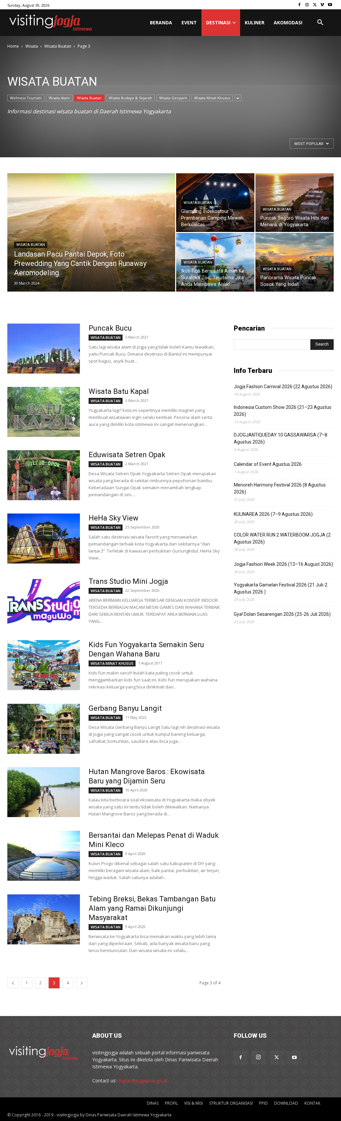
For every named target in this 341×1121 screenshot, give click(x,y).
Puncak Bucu (110, 328)
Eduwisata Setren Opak (127, 455)
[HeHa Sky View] (43, 538)
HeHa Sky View (114, 518)
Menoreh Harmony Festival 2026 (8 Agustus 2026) (280, 488)
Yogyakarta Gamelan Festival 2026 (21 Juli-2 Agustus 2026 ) (280, 588)
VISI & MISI (193, 1103)
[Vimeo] (322, 5)
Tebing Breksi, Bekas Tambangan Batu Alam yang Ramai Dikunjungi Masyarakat (152, 908)
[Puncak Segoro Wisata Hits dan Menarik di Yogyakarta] (294, 202)
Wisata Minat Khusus (212, 97)
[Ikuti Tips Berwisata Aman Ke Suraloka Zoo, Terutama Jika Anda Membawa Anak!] (215, 262)
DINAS (153, 1103)
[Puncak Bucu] (43, 349)
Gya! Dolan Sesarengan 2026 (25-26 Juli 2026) (282, 614)
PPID (263, 1103)
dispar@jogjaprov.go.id (142, 1080)
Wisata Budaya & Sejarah (130, 97)
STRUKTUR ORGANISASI (231, 1103)
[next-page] (81, 982)
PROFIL (171, 1103)
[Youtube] (330, 5)
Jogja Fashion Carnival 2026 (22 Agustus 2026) (283, 386)
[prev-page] (13, 982)
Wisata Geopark (173, 97)
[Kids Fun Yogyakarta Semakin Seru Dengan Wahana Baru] (43, 665)
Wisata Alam (59, 97)
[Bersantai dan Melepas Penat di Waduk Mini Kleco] (43, 856)
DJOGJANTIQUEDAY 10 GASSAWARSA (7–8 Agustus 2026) (280, 438)
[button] (320, 22)
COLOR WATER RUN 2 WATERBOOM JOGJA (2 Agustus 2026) (282, 538)
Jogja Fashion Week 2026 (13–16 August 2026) (283, 564)
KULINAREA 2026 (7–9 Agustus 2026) (273, 514)
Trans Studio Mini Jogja (128, 581)
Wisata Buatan (57, 46)
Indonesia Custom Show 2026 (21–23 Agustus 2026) (282, 411)
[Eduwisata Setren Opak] (43, 475)
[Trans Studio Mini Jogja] (43, 602)
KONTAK (312, 1103)
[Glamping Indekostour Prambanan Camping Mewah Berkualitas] (215, 202)
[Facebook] (299, 5)
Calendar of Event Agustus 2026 (268, 464)
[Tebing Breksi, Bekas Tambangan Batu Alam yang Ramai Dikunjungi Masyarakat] (43, 919)
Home (13, 46)
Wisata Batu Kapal (119, 391)
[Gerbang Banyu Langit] (43, 729)
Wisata (31, 46)
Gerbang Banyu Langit (125, 708)
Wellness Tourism (26, 97)
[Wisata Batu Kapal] (43, 412)
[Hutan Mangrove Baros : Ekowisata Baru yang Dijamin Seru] (43, 792)
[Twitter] (315, 5)
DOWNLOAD (286, 1103)
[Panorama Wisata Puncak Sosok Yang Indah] (294, 262)
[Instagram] (307, 5)
